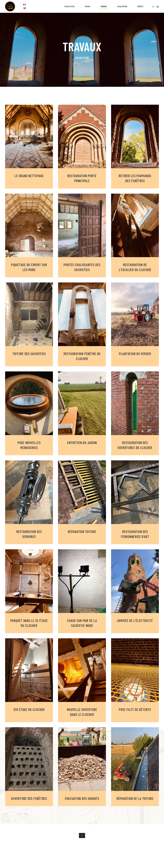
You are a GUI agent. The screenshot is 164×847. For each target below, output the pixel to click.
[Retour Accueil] (10, 6)
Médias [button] (87, 6)
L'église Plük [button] (69, 6)
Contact (140, 6)
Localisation (122, 6)
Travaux (103, 6)
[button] (82, 835)
